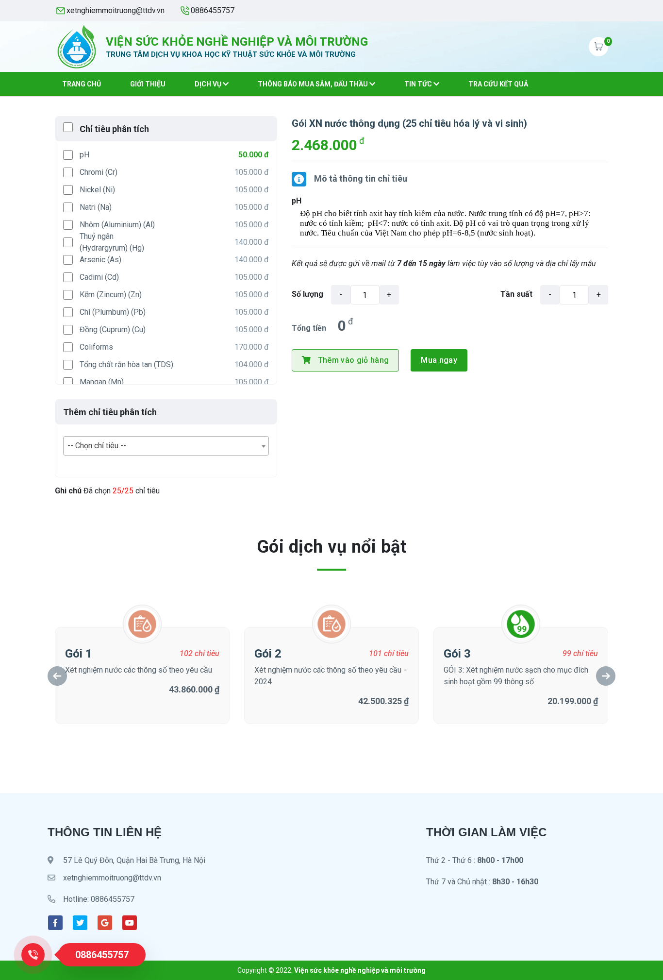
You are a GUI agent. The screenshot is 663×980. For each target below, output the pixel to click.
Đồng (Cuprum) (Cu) (113, 329)
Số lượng (307, 294)
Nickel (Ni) (97, 189)
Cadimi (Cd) (99, 277)
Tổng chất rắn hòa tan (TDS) (126, 364)
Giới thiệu (148, 84)
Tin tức (418, 84)
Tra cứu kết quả (498, 84)
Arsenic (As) (100, 259)
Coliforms (96, 347)
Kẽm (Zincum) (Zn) (111, 294)
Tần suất (516, 294)
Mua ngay (439, 360)
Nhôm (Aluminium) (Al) (117, 224)
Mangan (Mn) (102, 382)
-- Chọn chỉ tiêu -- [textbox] (96, 445)
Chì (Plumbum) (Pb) (113, 312)
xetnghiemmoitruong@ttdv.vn (115, 10)
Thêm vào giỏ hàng (353, 360)
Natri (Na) (96, 207)
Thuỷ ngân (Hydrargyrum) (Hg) (112, 242)
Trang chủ (81, 84)
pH (84, 154)
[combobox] (166, 446)
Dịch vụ (209, 84)
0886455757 (212, 10)
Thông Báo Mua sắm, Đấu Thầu (313, 84)
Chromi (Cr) (98, 172)
